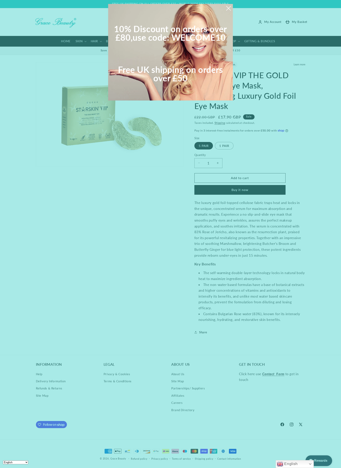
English (290, 464)
